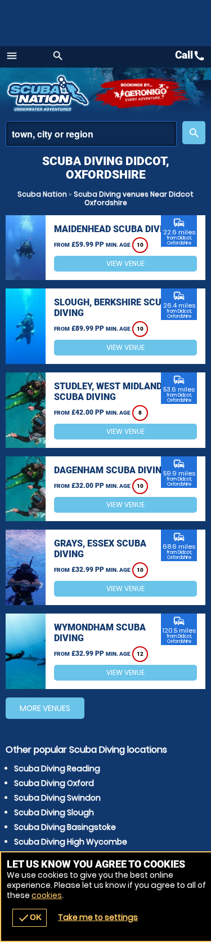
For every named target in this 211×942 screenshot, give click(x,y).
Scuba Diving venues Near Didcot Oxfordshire (134, 198)
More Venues (45, 708)
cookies (47, 895)
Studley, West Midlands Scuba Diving (111, 391)
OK (29, 918)
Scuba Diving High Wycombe (70, 841)
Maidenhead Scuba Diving (114, 229)
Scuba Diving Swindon (57, 797)
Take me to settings (98, 917)
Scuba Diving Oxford (54, 783)
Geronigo (142, 93)
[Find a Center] (91, 133)
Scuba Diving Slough (54, 812)
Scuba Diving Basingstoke (65, 827)
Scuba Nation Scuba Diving (49, 93)
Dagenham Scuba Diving (111, 470)
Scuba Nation (42, 194)
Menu (12, 56)
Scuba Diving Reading (57, 768)
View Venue (125, 263)
